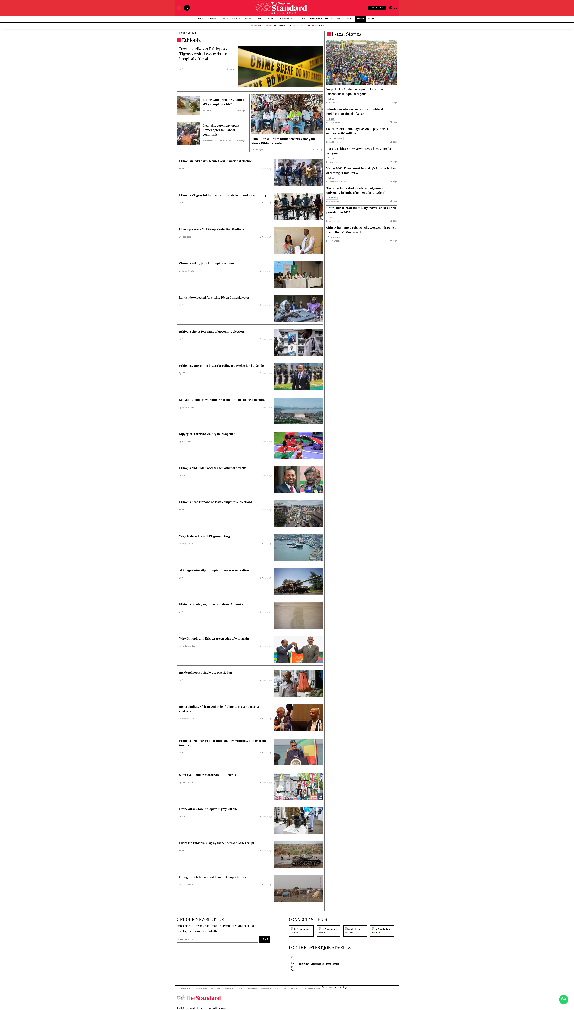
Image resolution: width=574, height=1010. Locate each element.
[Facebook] (303, 931)
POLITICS (224, 19)
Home (182, 33)
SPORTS (270, 19)
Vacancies (229, 989)
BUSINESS (236, 19)
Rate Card (215, 989)
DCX (240, 989)
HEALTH (259, 19)
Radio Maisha (276, 26)
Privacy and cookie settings (334, 987)
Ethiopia (192, 33)
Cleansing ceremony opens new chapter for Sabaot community (221, 130)
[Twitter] (330, 931)
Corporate (186, 989)
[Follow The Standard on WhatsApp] (563, 999)
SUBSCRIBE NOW (377, 8)
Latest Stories (346, 34)
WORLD (248, 19)
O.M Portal (252, 989)
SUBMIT (264, 939)
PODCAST (349, 19)
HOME (200, 19)
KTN (339, 19)
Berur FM (317, 26)
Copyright (266, 989)
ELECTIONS (301, 19)
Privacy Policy (290, 989)
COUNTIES (212, 19)
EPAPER (360, 19)
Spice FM (298, 26)
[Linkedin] (356, 931)
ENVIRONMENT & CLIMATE (321, 19)
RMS (277, 989)
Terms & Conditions (310, 989)
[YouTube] (383, 931)
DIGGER (371, 19)
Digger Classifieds (312, 964)
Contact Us (201, 989)
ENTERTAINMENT (285, 19)
